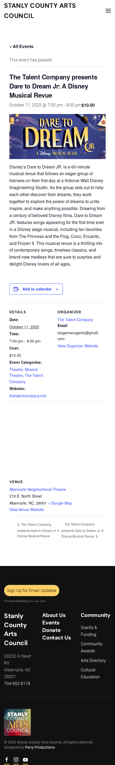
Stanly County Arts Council (40, 10)
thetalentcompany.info (28, 395)
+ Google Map (60, 503)
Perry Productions (40, 747)
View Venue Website (26, 509)
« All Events (21, 46)
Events (51, 622)
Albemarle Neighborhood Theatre (37, 489)
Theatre (16, 369)
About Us (54, 615)
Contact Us (56, 637)
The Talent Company (75, 319)
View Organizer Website (77, 345)
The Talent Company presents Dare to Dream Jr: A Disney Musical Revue (38, 530)
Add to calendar (37, 289)
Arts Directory (93, 660)
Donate (51, 630)
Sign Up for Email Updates (31, 590)
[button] (108, 10)
